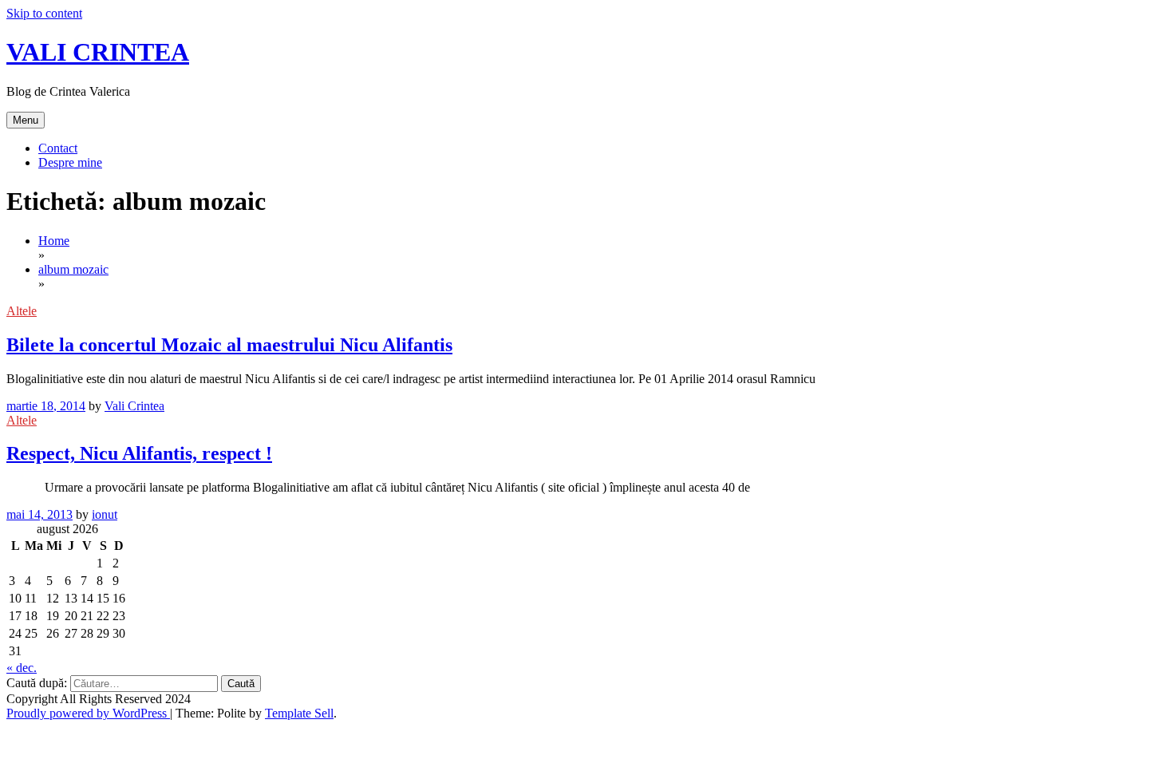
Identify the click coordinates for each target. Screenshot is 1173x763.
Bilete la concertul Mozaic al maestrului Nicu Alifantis (229, 344)
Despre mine (70, 162)
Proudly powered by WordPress (88, 713)
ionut (104, 514)
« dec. (21, 667)
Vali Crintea (134, 406)
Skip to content (44, 13)
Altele (21, 311)
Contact (57, 148)
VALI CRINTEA (97, 52)
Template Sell (299, 713)
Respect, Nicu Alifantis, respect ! (139, 453)
